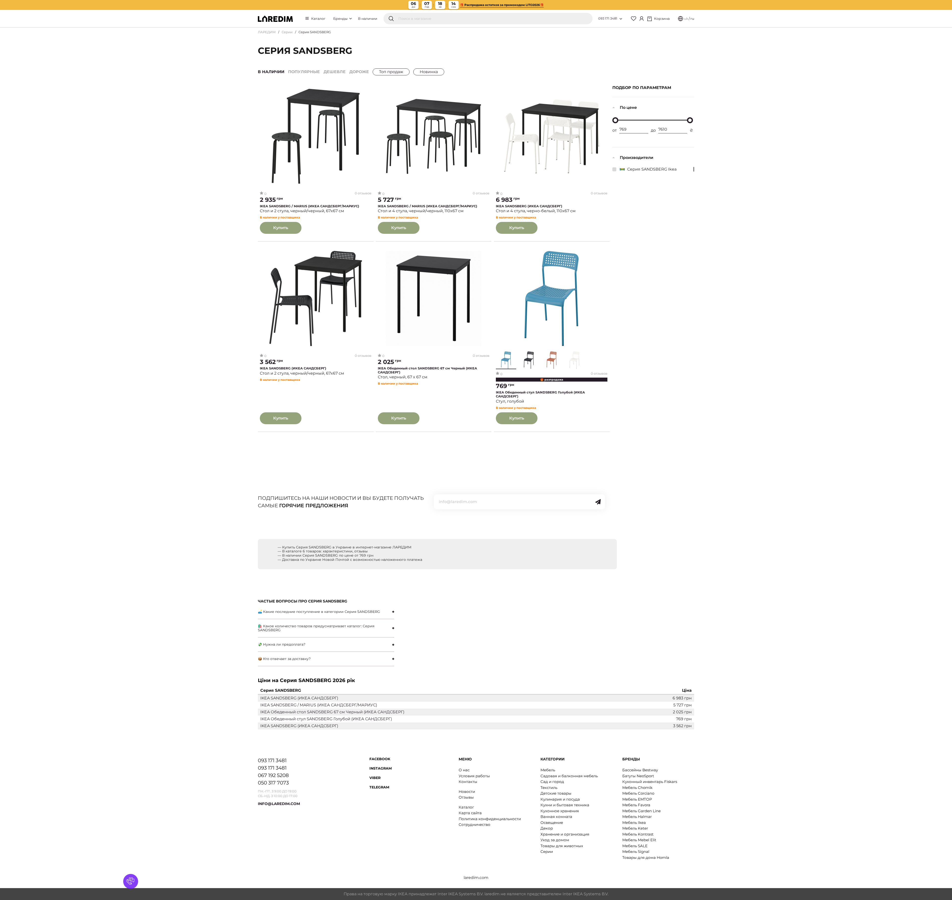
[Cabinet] (641, 19)
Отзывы (466, 797)
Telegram (379, 787)
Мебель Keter (635, 828)
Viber (375, 778)
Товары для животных (561, 845)
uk (686, 18)
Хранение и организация (564, 834)
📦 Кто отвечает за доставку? (284, 659)
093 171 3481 (607, 18)
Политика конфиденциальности (490, 818)
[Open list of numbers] (621, 19)
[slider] (615, 120)
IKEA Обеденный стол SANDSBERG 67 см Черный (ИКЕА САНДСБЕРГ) (427, 370)
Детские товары (555, 793)
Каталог (318, 18)
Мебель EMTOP (637, 799)
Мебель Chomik (637, 787)
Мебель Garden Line (641, 811)
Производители (636, 157)
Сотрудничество (474, 824)
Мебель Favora (636, 805)
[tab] (326, 612)
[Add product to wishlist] (367, 91)
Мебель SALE (635, 845)
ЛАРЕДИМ (267, 32)
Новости (467, 791)
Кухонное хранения (559, 811)
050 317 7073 (273, 783)
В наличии (367, 18)
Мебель (547, 770)
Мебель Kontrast (638, 834)
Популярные (304, 71)
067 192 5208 (273, 775)
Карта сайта (470, 812)
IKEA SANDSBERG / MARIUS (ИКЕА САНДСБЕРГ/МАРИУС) (309, 206)
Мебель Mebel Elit (639, 840)
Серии (287, 32)
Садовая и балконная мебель (569, 776)
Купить (280, 227)
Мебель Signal (635, 851)
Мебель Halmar (637, 816)
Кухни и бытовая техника (564, 805)
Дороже (359, 71)
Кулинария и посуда (560, 799)
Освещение (551, 822)
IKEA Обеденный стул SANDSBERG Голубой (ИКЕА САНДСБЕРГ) (540, 394)
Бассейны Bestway (640, 770)
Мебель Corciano (638, 793)
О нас (464, 770)
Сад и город (552, 781)
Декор (546, 828)
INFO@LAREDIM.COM (279, 803)
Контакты (468, 781)
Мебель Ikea (634, 822)
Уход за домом (554, 840)
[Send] (598, 502)
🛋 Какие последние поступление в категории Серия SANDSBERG (319, 611)
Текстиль (548, 787)
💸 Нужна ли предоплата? (281, 644)
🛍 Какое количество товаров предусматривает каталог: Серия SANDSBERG (316, 628)
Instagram (380, 768)
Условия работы (474, 776)
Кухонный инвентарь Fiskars (649, 781)
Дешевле (335, 71)
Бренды (341, 18)
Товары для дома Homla (645, 857)
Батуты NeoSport (638, 776)
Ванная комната (556, 816)
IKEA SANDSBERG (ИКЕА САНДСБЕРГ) (529, 206)
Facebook (379, 759)
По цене (628, 107)
